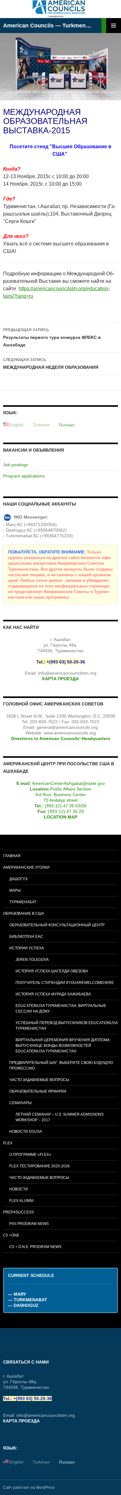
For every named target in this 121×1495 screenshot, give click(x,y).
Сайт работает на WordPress (29, 1487)
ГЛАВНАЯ (11, 856)
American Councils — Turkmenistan (47, 25)
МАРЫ (15, 890)
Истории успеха (26, 948)
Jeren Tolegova (32, 959)
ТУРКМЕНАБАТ (22, 902)
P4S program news (29, 1224)
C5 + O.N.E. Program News (35, 1247)
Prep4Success (18, 1212)
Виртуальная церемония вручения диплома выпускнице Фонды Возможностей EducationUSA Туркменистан (63, 1045)
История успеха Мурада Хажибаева (53, 994)
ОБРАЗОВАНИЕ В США (23, 913)
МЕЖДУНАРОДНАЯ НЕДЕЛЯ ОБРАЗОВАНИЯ (50, 364)
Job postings (15, 464)
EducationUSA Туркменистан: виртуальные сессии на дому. (61, 1008)
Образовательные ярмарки (37, 1091)
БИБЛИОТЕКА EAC (26, 936)
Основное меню (113, 25)
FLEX (7, 1143)
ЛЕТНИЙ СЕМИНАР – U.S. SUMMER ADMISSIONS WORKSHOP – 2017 (60, 1117)
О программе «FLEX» (30, 1154)
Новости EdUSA (25, 1131)
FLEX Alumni (21, 1200)
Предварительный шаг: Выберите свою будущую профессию (61, 1065)
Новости (18, 1189)
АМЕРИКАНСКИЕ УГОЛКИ (26, 867)
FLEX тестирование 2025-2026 (39, 1166)
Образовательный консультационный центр (57, 925)
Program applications (24, 475)
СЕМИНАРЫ (20, 1103)
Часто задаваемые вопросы (39, 1080)
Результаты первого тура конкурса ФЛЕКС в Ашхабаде (52, 337)
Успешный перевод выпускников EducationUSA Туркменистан (67, 1026)
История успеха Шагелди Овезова (52, 971)
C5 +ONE (11, 1235)
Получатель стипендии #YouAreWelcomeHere (65, 982)
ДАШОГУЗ (18, 879)
